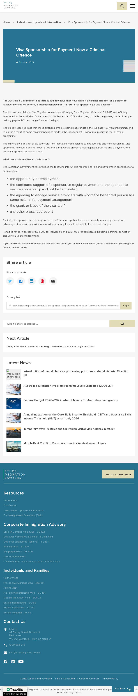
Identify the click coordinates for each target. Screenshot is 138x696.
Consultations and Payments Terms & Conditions (47, 678)
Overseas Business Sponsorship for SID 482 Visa (32, 561)
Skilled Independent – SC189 (20, 602)
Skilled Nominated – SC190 (19, 607)
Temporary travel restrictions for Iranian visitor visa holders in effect (69, 429)
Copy (126, 305)
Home (6, 22)
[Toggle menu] (132, 6)
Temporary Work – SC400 (18, 551)
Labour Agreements (15, 556)
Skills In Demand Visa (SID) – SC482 (24, 531)
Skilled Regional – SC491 (18, 612)
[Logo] (14, 474)
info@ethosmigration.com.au (25, 652)
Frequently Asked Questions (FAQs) (23, 515)
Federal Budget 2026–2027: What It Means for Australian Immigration (71, 400)
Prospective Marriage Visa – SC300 (24, 582)
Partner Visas (11, 577)
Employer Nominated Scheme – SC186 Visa (28, 536)
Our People (10, 505)
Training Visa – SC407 (16, 546)
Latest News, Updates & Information (39, 22)
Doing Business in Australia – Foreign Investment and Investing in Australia (50, 346)
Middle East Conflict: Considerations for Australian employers (65, 443)
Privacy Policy (110, 678)
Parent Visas (11, 587)
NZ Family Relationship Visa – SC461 (24, 592)
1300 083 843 (17, 644)
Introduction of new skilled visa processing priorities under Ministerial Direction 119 (76, 373)
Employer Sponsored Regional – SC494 (26, 541)
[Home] (10, 6)
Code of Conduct (89, 678)
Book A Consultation (118, 474)
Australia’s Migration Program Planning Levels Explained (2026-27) (68, 386)
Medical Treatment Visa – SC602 (22, 597)
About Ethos (11, 500)
